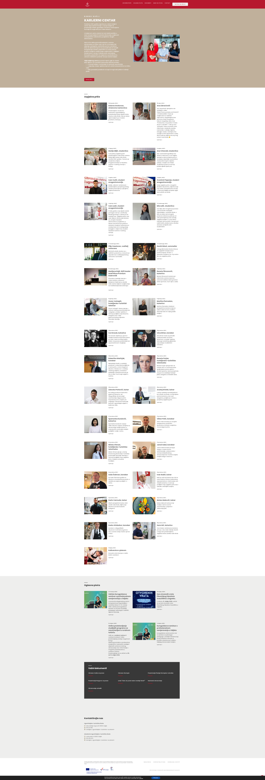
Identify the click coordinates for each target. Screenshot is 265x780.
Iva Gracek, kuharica (117, 333)
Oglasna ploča (138, 3)
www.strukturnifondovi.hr (169, 770)
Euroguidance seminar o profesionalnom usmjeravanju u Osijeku (167, 628)
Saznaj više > (89, 79)
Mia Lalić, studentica (165, 206)
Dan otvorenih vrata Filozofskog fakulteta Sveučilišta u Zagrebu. (166, 596)
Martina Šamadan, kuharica (165, 302)
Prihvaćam (155, 777)
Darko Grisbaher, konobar (119, 525)
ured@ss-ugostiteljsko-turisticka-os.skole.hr (100, 729)
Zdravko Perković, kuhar (118, 390)
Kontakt (167, 3)
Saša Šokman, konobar (118, 475)
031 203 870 (89, 738)
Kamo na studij (158, 3)
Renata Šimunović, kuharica (165, 272)
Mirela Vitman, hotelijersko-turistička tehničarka (117, 447)
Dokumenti (148, 3)
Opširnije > (111, 122)
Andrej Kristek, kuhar (165, 390)
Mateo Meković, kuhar (166, 500)
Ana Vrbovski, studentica (167, 151)
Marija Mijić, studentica (118, 151)
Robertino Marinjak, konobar (116, 359)
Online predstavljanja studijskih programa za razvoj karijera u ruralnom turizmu (119, 629)
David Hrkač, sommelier (167, 246)
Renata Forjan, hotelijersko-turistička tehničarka (166, 360)
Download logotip (174, 762)
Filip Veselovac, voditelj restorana (118, 247)
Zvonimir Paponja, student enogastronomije (168, 181)
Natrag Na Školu (180, 4)
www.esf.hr (177, 770)
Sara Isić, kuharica (164, 525)
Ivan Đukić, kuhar (164, 475)
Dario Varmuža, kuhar (117, 500)
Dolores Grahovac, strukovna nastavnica (117, 107)
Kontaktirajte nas (159, 762)
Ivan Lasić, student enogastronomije (116, 207)
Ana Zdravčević (163, 106)
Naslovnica (147, 762)
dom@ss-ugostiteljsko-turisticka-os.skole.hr (100, 740)
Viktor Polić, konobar (165, 419)
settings (141, 778)
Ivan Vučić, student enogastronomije (116, 181)
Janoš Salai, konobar (166, 445)
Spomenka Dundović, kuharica (117, 420)
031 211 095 (89, 728)
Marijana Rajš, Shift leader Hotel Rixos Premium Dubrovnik (119, 273)
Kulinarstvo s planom (117, 550)
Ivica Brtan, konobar (165, 333)
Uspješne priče (126, 3)
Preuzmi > (90, 675)
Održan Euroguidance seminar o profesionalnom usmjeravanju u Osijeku (119, 596)
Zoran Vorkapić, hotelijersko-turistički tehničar (117, 303)
